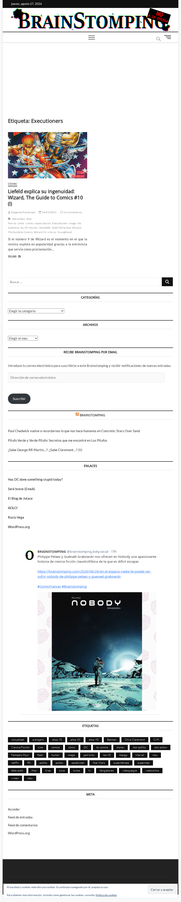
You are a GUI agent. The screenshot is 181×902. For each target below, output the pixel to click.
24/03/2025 (48, 212)
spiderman (78, 762)
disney (120, 747)
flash (40, 755)
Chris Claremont (135, 739)
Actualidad (17, 739)
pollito (43, 762)
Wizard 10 (40, 232)
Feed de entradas (20, 817)
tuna (62, 770)
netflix (15, 762)
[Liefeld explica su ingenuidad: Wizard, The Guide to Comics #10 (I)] (47, 155)
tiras (48, 770)
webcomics (152, 770)
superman (144, 762)
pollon (59, 762)
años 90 (94, 739)
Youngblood (64, 232)
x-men (15, 778)
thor (34, 770)
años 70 (57, 739)
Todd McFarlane (61, 227)
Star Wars (99, 762)
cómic (21, 223)
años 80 (75, 739)
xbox (30, 778)
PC (29, 762)
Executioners (60, 223)
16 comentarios (72, 212)
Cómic (12, 183)
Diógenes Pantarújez (23, 212)
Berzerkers (19, 218)
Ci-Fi (156, 739)
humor (55, 755)
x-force (51, 232)
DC (86, 747)
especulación (43, 223)
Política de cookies (106, 895)
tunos (76, 770)
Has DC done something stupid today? (35, 479)
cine (40, 747)
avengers (38, 739)
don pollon (160, 747)
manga (123, 755)
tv (90, 770)
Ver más (18, 256)
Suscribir (19, 399)
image (72, 223)
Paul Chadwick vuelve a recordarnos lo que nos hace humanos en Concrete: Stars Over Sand (74, 431)
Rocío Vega (16, 517)
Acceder (14, 809)
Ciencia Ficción (20, 747)
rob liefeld (44, 227)
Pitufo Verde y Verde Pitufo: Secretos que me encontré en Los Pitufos (57, 440)
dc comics (102, 747)
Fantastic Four (20, 755)
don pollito (139, 747)
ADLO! (13, 508)
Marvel (33, 227)
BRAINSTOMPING (92, 415)
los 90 (24, 227)
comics (30, 223)
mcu (155, 755)
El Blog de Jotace (20, 498)
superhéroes (121, 762)
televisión (17, 770)
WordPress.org (19, 527)
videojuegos (129, 770)
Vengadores (106, 770)
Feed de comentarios (23, 825)
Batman (111, 739)
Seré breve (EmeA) (21, 489)
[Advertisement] (90, 75)
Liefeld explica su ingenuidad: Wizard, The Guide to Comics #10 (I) (45, 197)
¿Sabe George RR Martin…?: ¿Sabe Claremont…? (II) (45, 450)
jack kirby (89, 755)
